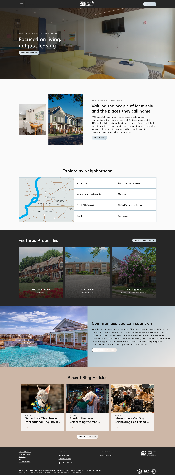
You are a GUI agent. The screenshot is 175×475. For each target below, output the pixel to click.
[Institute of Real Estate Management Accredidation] (153, 471)
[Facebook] (60, 463)
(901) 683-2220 (64, 455)
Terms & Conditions (36, 472)
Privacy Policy (23, 472)
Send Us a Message (65, 459)
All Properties (25, 451)
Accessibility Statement (61, 472)
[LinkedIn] (72, 463)
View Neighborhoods (104, 350)
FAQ (20, 459)
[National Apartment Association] (146, 471)
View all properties (144, 240)
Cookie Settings (76, 472)
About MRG (99, 138)
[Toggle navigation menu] (22, 4)
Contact (149, 4)
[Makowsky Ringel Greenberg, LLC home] (87, 4)
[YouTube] (68, 463)
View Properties (29, 53)
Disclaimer (48, 472)
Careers (22, 456)
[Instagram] (64, 463)
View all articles (87, 437)
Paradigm (98, 470)
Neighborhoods (34, 4)
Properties (52, 4)
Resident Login (132, 4)
